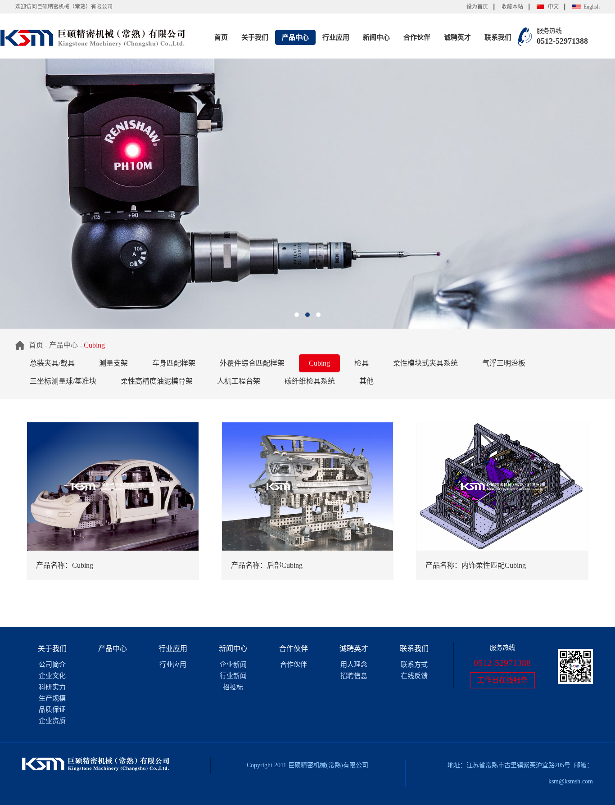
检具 (361, 363)
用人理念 (353, 664)
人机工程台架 (238, 381)
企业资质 (52, 720)
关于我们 (254, 37)
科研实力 (52, 687)
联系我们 (497, 37)
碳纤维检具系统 (310, 381)
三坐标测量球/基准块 (63, 381)
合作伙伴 (416, 37)
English (591, 7)
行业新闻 (233, 675)
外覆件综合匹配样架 (252, 363)
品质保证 (52, 709)
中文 (553, 7)
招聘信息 (353, 675)
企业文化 (52, 675)
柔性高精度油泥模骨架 (157, 381)
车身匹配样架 (173, 363)
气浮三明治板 (503, 363)
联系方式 (414, 664)
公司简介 (52, 664)
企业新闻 (233, 664)
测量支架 (113, 363)
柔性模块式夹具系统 (425, 363)
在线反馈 (414, 675)
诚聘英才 (457, 37)
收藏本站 (512, 7)
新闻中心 (376, 37)
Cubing (319, 363)
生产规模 (52, 698)
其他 (366, 381)
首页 (221, 37)
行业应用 (335, 37)
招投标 (233, 687)
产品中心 (295, 37)
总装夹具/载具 (52, 363)
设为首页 (477, 7)
